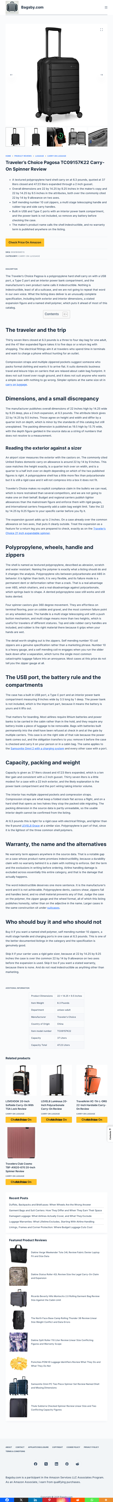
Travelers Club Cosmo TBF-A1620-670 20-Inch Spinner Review (20, 1167)
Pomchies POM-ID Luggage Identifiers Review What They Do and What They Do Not (65, 1364)
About (9, 1447)
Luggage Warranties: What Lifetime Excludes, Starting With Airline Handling (51, 1221)
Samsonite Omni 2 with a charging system (37, 748)
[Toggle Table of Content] (63, 314)
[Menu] (106, 7)
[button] (110, 1134)
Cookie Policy (73, 1447)
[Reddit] (77, 1464)
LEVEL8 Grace (31, 825)
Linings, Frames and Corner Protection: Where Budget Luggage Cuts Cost (50, 1227)
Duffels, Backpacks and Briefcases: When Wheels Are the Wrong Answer (50, 1204)
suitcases (53, 907)
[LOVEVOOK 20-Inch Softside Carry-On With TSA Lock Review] (21, 1080)
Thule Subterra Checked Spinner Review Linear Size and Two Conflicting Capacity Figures (63, 1408)
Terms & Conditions (15, 1451)
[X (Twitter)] (46, 1464)
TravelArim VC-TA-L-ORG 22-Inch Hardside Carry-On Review (91, 1105)
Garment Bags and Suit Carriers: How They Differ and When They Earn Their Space (55, 1210)
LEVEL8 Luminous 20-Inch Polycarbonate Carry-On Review (54, 1105)
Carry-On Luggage (29, 256)
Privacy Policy (91, 1447)
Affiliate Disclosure (38, 1447)
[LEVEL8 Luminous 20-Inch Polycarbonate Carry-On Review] (56, 1080)
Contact (20, 1447)
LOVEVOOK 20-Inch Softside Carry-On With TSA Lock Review (20, 1105)
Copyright (57, 1447)
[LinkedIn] (57, 1464)
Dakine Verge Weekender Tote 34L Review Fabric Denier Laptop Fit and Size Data (65, 1254)
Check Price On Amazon (25, 242)
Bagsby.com (32, 7)
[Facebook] (36, 1464)
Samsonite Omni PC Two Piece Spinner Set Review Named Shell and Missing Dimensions (65, 1386)
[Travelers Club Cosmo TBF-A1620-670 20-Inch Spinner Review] (21, 1142)
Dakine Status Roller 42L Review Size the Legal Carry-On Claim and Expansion (65, 1276)
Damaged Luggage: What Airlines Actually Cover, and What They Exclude (50, 1215)
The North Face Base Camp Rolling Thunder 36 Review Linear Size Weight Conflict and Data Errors (64, 1320)
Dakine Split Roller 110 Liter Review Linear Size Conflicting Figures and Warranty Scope (62, 1342)
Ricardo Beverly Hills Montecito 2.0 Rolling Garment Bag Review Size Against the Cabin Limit (65, 1298)
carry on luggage (16, 384)
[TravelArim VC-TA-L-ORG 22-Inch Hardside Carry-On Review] (91, 1080)
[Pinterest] (67, 1464)
